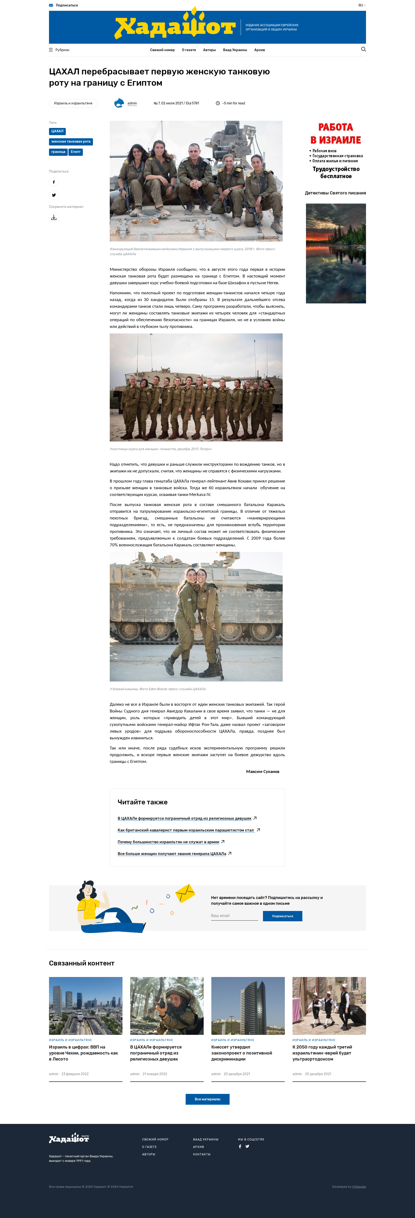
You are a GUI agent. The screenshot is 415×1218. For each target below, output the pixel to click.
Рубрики (62, 50)
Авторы (209, 50)
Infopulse (359, 1186)
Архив (259, 50)
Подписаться (67, 5)
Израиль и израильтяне (73, 103)
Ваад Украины (235, 50)
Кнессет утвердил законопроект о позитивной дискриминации (241, 1053)
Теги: (53, 123)
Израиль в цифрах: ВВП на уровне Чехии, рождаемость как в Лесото (83, 1053)
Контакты (202, 1154)
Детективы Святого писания (335, 193)
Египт (75, 152)
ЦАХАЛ (57, 131)
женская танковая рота (71, 141)
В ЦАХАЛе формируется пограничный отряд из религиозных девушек (156, 1053)
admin (132, 103)
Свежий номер (162, 50)
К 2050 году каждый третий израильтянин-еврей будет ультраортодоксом (322, 1053)
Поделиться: (59, 171)
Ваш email (220, 915)
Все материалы (207, 1099)
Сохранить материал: (66, 207)
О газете (189, 50)
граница (58, 152)
